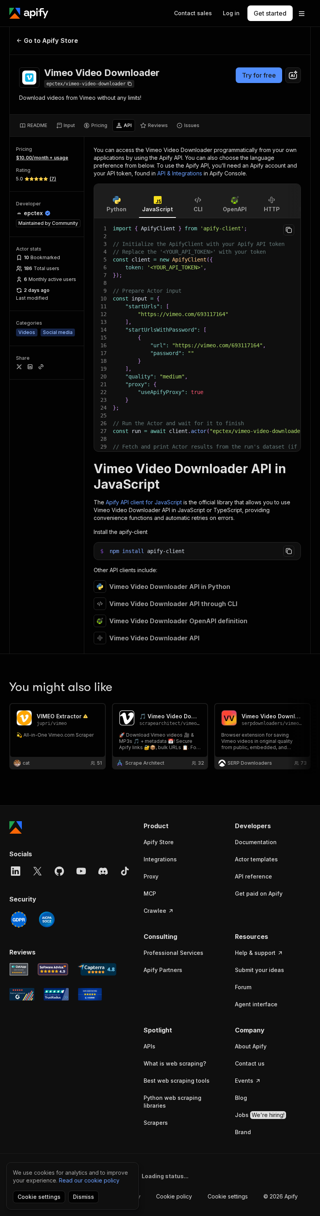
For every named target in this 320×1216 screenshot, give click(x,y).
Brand (243, 1132)
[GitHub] (59, 871)
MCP (150, 893)
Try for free (259, 75)
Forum (243, 987)
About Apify (251, 1046)
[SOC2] (46, 919)
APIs (149, 1046)
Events (244, 1080)
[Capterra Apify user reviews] (97, 969)
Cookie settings (228, 1196)
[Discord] (103, 871)
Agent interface (256, 1004)
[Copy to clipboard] (288, 229)
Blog (241, 1097)
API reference (253, 876)
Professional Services (173, 952)
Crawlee (155, 910)
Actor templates (256, 859)
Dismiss (83, 1196)
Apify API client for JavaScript (144, 502)
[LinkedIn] (15, 871)
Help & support (255, 952)
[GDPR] (18, 919)
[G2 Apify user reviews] (21, 994)
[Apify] (28, 13)
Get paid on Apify (259, 893)
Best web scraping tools (177, 1080)
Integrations (160, 859)
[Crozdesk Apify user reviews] (90, 994)
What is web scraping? (175, 1063)
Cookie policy (174, 1196)
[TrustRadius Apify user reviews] (56, 994)
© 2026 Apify (280, 1196)
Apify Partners (163, 970)
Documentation (256, 842)
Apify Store (159, 842)
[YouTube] (81, 871)
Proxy (151, 876)
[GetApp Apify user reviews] (18, 969)
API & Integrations (179, 173)
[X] (37, 871)
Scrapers (156, 1122)
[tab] (33, 125)
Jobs (259, 1115)
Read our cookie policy (89, 1180)
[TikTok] (125, 871)
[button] (181, 826)
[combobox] (293, 75)
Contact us (250, 1063)
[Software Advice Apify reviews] (53, 969)
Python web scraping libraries (172, 1101)
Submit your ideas (259, 970)
